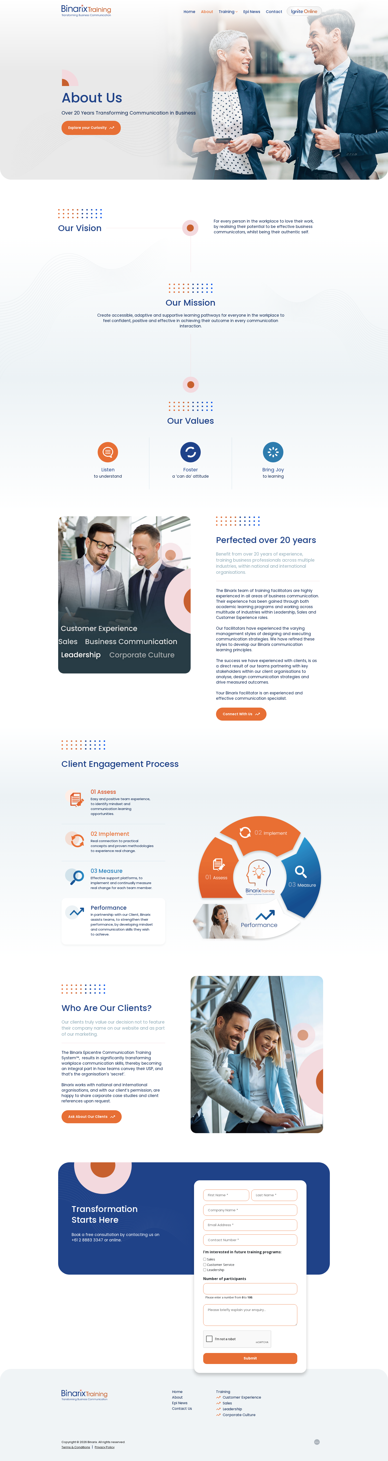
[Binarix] (86, 10)
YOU (317, 1442)
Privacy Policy (105, 1447)
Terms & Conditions (76, 1447)
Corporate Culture (239, 1414)
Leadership (215, 1269)
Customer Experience (242, 1397)
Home (189, 11)
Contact (274, 11)
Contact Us (182, 1408)
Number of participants (224, 1278)
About (207, 11)
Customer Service (220, 1264)
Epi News (251, 11)
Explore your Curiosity (87, 127)
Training (227, 11)
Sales (211, 1259)
